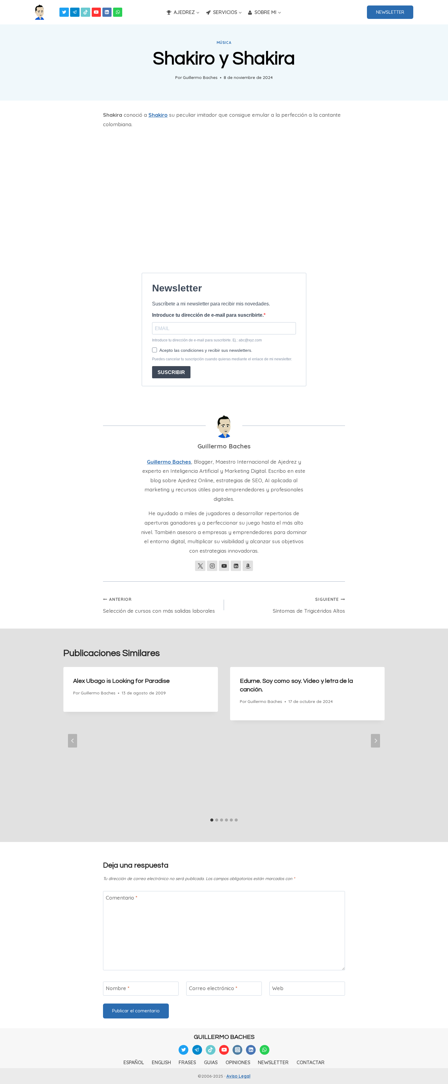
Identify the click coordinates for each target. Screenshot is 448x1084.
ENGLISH (161, 1062)
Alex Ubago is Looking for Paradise (121, 681)
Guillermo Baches (200, 77)
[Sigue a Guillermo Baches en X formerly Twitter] (200, 566)
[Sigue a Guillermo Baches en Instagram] (212, 566)
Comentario (121, 897)
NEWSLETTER (390, 12)
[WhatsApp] (118, 12)
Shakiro (158, 115)
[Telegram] (75, 12)
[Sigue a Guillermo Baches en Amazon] (248, 566)
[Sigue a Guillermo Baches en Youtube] (224, 566)
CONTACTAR (311, 1062)
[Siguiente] (375, 741)
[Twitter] (64, 12)
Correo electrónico (213, 988)
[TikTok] (85, 12)
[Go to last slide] (72, 741)
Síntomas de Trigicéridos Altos (309, 605)
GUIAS (211, 1062)
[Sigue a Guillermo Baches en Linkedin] (236, 566)
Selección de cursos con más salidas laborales (159, 605)
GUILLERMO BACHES (224, 1037)
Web (277, 988)
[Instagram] (237, 1050)
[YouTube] (96, 12)
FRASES (187, 1062)
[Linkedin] (107, 12)
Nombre (118, 988)
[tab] (211, 820)
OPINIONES (238, 1062)
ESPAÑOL (133, 1062)
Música (224, 42)
